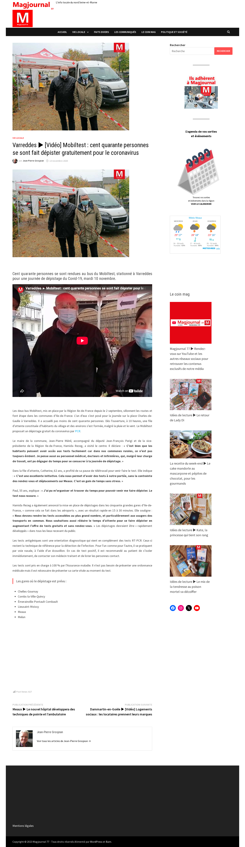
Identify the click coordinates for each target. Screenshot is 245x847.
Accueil (62, 32)
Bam (108, 841)
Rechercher (177, 45)
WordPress (96, 841)
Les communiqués (125, 32)
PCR (77, 431)
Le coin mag (149, 32)
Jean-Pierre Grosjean (33, 160)
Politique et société (174, 32)
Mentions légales (23, 826)
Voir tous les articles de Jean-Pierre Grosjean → (64, 741)
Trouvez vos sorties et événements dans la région (201, 200)
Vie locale (78, 32)
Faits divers (101, 32)
